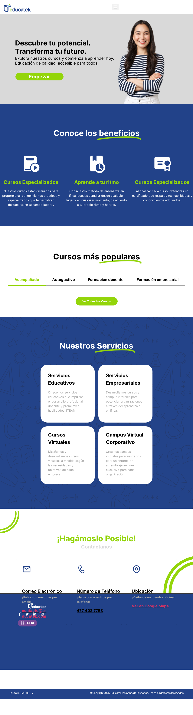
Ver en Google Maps (150, 606)
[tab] (27, 280)
